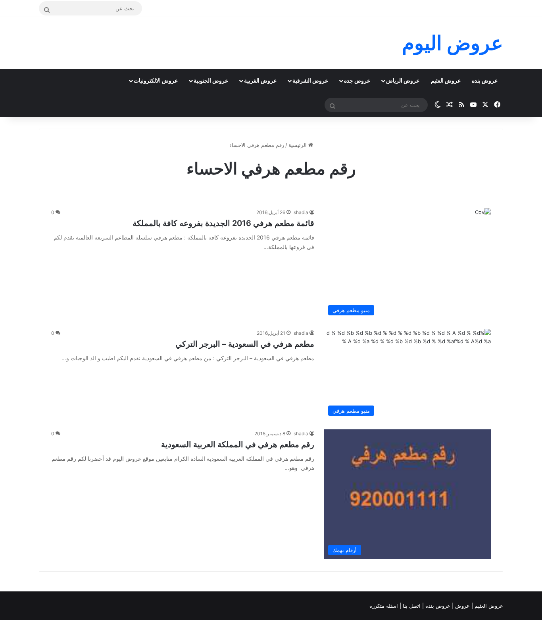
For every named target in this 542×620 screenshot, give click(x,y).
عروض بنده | (437, 606)
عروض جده (357, 80)
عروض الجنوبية (211, 80)
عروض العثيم (446, 80)
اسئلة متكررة (384, 606)
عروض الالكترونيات (156, 80)
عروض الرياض (402, 80)
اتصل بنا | (411, 606)
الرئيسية (298, 145)
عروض (462, 606)
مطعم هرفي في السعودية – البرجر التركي (244, 344)
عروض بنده (485, 80)
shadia (301, 212)
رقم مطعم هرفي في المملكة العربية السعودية (237, 444)
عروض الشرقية (310, 80)
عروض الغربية (260, 80)
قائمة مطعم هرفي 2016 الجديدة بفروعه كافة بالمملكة (223, 223)
